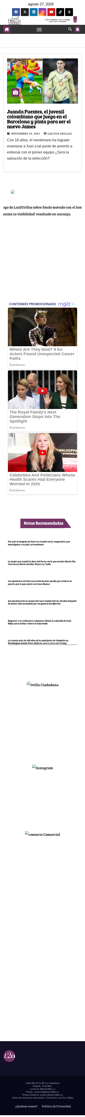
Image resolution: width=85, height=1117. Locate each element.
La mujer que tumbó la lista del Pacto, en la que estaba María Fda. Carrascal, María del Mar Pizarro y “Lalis (42, 563)
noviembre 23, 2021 (26, 133)
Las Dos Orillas (60, 133)
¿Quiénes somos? (26, 1106)
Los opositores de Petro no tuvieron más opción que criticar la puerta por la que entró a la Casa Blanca (40, 582)
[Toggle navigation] (39, 29)
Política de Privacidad (56, 1106)
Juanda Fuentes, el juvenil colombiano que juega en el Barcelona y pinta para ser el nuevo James (39, 119)
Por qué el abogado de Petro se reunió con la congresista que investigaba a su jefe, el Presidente (39, 543)
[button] (70, 29)
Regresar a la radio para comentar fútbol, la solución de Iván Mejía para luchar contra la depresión (39, 622)
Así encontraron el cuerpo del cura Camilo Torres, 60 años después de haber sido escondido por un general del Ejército (42, 602)
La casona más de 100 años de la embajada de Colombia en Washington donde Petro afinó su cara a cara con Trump (38, 642)
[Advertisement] (43, 724)
